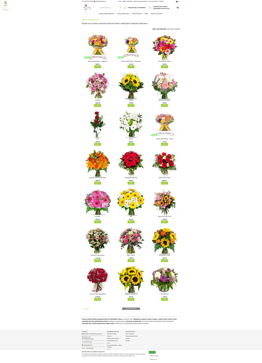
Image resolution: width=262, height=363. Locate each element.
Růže (146, 13)
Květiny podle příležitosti (106, 13)
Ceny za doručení (153, 1)
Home (84, 19)
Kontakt (161, 1)
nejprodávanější (161, 29)
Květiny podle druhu (123, 13)
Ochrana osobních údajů (113, 338)
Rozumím (152, 352)
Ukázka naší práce (128, 1)
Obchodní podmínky (112, 333)
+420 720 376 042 (88, 1)
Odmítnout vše (153, 359)
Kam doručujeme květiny (140, 1)
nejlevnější (170, 29)
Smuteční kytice (137, 13)
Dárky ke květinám (156, 13)
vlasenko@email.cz (100, 1)
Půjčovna (109, 336)
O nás (119, 1)
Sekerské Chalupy (93, 19)
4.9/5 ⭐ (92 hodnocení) (88, 348)
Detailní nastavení (154, 355)
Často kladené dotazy (112, 340)
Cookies (128, 338)
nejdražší (177, 29)
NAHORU (86, 309)
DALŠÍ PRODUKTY (131, 309)
